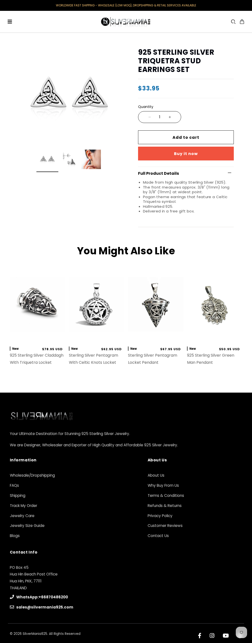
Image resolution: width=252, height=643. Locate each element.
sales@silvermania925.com (44, 607)
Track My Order (23, 505)
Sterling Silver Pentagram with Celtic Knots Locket (93, 358)
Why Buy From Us (163, 485)
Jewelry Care (22, 515)
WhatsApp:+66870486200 (42, 597)
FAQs (14, 485)
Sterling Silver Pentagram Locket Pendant (152, 358)
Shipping (17, 495)
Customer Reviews (165, 525)
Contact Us (158, 535)
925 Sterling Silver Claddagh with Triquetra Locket (36, 358)
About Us (156, 475)
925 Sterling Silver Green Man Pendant (210, 358)
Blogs (15, 535)
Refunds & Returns (165, 505)
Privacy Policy (160, 515)
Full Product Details (158, 173)
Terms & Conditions (166, 495)
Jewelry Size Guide (27, 525)
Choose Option (215, 336)
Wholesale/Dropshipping (32, 475)
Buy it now (186, 153)
